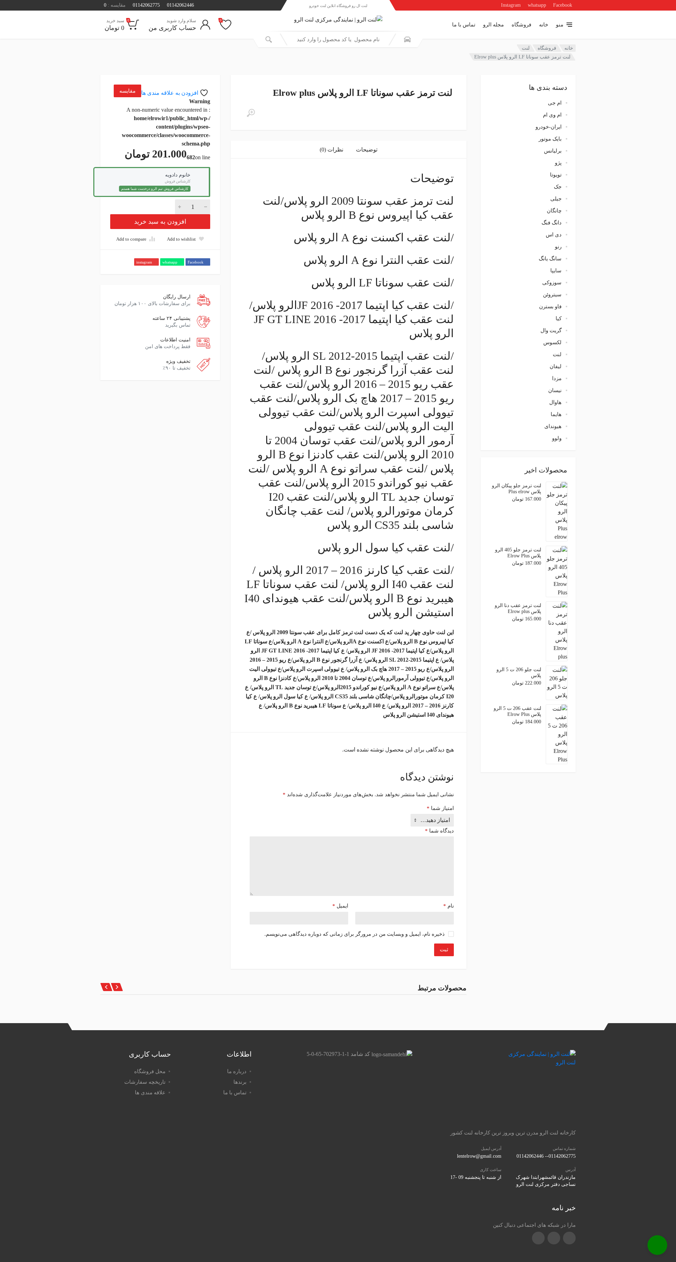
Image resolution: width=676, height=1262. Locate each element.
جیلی (556, 199)
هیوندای (553, 426)
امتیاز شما (440, 808)
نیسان (555, 390)
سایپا (556, 270)
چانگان (554, 211)
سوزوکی (552, 282)
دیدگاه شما (439, 831)
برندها (239, 1082)
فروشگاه (521, 24)
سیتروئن (552, 294)
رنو (558, 246)
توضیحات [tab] (366, 150)
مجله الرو (493, 24)
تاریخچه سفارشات (144, 1082)
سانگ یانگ (550, 258)
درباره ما (236, 1071)
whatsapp (537, 5)
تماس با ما (463, 24)
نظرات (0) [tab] (331, 150)
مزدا (557, 378)
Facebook (562, 5)
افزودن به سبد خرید (160, 221)
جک (558, 187)
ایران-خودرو (549, 127)
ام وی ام (552, 115)
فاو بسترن (550, 306)
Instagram (511, 5)
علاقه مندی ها (150, 1092)
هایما (556, 414)
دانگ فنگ (552, 222)
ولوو (557, 438)
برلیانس (553, 151)
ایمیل (340, 906)
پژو (558, 163)
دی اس (554, 234)
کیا (559, 318)
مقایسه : (115, 5)
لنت (526, 48)
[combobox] (338, 39)
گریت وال (551, 330)
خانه (543, 24)
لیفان (556, 366)
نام (448, 906)
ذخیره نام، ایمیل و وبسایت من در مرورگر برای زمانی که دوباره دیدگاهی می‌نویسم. (354, 934)
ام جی (555, 103)
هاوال (555, 402)
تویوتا (556, 175)
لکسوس (552, 342)
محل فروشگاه (149, 1071)
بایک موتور (550, 139)
